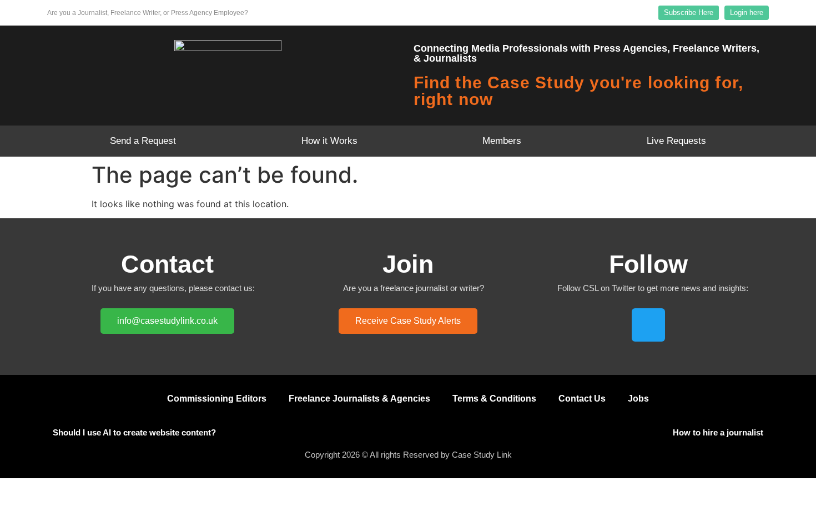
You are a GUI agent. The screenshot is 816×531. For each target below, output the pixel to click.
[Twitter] (648, 325)
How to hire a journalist (718, 432)
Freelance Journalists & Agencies (359, 398)
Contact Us (582, 398)
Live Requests (676, 141)
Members (501, 141)
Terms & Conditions (494, 398)
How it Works (329, 141)
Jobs (638, 398)
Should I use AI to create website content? (134, 432)
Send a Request (143, 141)
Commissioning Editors (216, 398)
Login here (746, 12)
